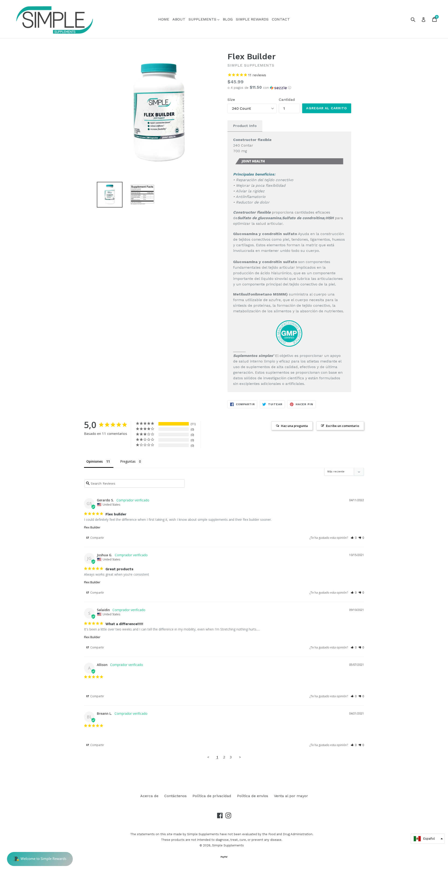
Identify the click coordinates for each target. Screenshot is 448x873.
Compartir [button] (97, 538)
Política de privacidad (211, 796)
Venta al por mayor (291, 796)
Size (231, 99)
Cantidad (287, 99)
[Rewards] (40, 859)
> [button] (240, 757)
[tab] (245, 126)
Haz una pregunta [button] (294, 426)
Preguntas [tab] (128, 461)
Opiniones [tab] (94, 461)
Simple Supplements (228, 845)
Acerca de (149, 796)
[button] (289, 87)
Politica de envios (252, 796)
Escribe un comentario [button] (342, 426)
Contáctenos (175, 796)
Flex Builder (92, 527)
